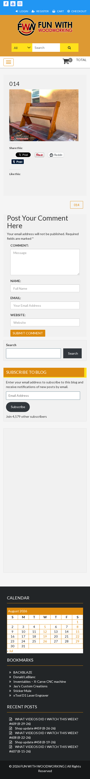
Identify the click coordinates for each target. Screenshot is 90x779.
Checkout (79, 11)
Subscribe (18, 407)
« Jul (10, 651)
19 (45, 636)
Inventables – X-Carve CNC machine (39, 681)
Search (11, 345)
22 (77, 636)
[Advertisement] (24, 500)
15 (77, 631)
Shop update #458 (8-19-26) (35, 742)
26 (45, 641)
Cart (60, 11)
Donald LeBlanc (24, 677)
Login (23, 11)
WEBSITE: (18, 315)
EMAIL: (15, 298)
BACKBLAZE (22, 672)
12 (45, 631)
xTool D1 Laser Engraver (30, 695)
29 (77, 641)
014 (76, 205)
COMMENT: (19, 245)
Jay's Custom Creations (30, 686)
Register (42, 11)
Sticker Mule (22, 691)
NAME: (15, 281)
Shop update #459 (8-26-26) (35, 728)
